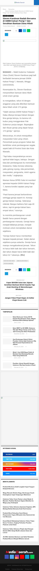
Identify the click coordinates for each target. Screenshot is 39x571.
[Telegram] (27, 557)
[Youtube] (22, 557)
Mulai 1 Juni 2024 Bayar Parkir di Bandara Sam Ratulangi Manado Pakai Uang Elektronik (23, 353)
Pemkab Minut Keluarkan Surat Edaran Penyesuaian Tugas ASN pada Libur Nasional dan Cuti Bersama (19, 514)
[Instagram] (17, 557)
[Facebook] (7, 557)
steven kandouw (8, 263)
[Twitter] (12, 557)
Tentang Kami (28, 569)
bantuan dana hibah (9, 260)
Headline (5, 15)
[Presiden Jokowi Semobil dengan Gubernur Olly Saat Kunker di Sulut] (7, 365)
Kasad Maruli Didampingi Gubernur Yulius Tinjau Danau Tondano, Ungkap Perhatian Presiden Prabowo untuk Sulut (18, 522)
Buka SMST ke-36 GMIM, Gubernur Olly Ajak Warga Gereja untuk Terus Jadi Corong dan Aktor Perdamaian (24, 329)
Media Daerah (11, 26)
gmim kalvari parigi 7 (22, 260)
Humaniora (10, 15)
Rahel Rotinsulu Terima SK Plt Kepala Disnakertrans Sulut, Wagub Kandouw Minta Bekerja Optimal (24, 318)
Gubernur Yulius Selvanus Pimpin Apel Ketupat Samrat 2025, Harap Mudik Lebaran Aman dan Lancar (18, 530)
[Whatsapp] (32, 557)
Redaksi (7, 569)
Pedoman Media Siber (17, 569)
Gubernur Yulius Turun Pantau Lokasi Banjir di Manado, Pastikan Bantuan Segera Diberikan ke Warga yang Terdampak (18, 500)
